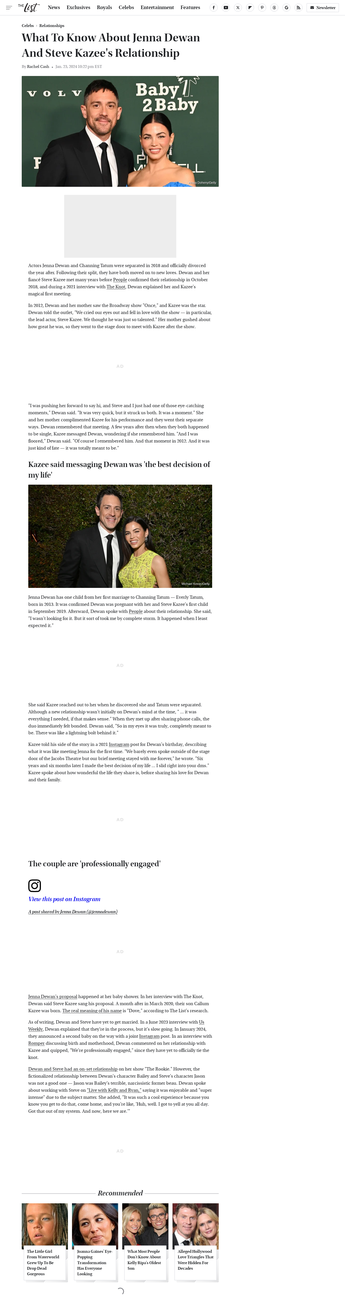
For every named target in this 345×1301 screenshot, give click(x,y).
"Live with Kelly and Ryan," (114, 1090)
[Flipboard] (250, 8)
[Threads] (274, 8)
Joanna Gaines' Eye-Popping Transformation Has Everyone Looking (95, 1263)
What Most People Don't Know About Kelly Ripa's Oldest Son (144, 1260)
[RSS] (298, 8)
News (54, 8)
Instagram (119, 744)
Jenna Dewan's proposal (52, 996)
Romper (36, 1043)
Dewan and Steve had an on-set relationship (73, 1069)
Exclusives (78, 8)
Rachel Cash (38, 66)
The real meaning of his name (92, 1010)
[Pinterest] (262, 8)
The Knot (116, 287)
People (120, 279)
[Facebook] (214, 8)
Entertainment (157, 8)
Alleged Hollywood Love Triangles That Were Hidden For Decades (195, 1260)
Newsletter (326, 7)
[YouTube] (226, 8)
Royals (104, 8)
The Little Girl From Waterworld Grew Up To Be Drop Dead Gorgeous (43, 1263)
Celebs (126, 8)
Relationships (51, 26)
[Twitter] (238, 8)
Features (190, 8)
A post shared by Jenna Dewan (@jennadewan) (72, 912)
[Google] (286, 8)
